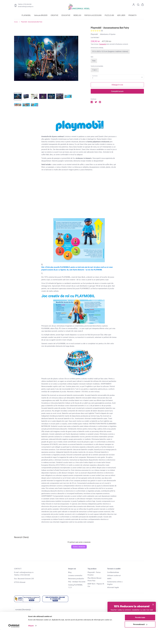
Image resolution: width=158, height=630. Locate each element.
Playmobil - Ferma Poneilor (94, 573)
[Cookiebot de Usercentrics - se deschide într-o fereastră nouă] (14, 625)
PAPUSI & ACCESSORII (92, 15)
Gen (92, 57)
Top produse (92, 569)
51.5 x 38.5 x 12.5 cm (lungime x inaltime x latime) (110, 51)
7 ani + (94, 70)
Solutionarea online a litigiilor (114, 583)
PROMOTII (132, 15)
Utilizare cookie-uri (114, 575)
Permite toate (140, 617)
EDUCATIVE (65, 15)
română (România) (22, 609)
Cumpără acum (117, 91)
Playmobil (94, 34)
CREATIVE (54, 15)
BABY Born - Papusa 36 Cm (96, 585)
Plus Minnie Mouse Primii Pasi (94, 579)
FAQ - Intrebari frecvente (76, 582)
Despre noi (72, 569)
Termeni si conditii (113, 569)
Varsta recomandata (97, 66)
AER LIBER (121, 15)
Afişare (31, 626)
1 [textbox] (92, 78)
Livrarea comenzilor (75, 575)
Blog (69, 572)
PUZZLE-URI (109, 15)
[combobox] (117, 77)
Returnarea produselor (76, 579)
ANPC (109, 579)
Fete (93, 61)
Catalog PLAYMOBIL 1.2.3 (75, 586)
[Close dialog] (153, 604)
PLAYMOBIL (26, 15)
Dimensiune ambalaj (97, 47)
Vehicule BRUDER (40, 15)
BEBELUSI (77, 15)
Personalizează (139, 624)
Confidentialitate (113, 572)
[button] (96, 31)
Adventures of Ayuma (107, 34)
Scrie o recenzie (79, 547)
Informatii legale (113, 587)
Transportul (102, 44)
